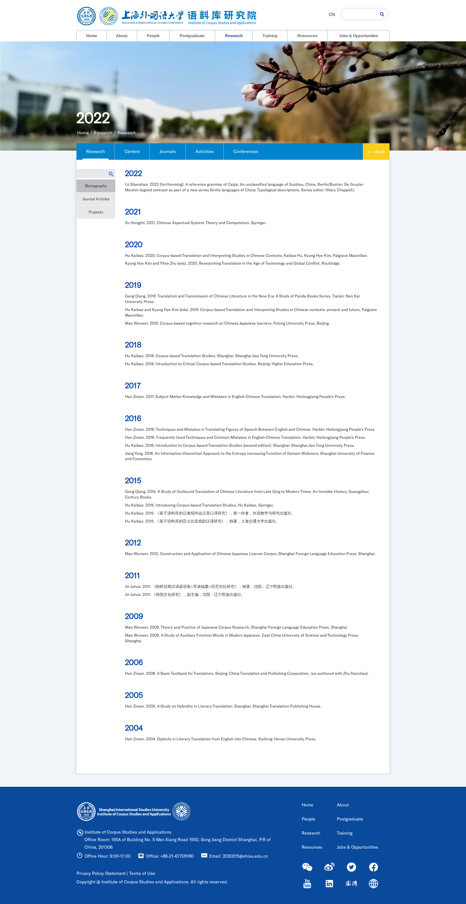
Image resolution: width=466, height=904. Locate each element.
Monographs (96, 185)
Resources (307, 36)
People (153, 36)
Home (91, 36)
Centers (132, 151)
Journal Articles (96, 198)
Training (269, 36)
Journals (167, 151)
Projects (96, 212)
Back (380, 151)
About (121, 36)
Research (234, 36)
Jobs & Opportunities (358, 36)
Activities (204, 151)
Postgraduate (192, 36)
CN (332, 14)
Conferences (245, 151)
